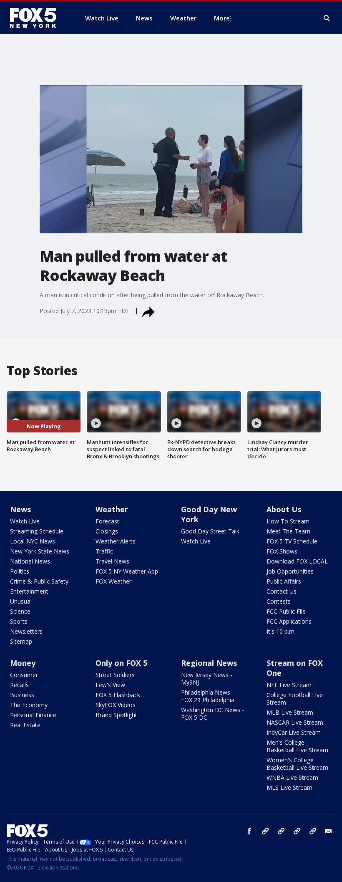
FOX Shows (282, 551)
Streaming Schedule (36, 531)
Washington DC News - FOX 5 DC (212, 713)
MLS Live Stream (289, 787)
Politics (19, 571)
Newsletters (26, 631)
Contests (279, 601)
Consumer (24, 675)
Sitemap (21, 641)
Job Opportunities (290, 571)
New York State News (39, 551)
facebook (249, 831)
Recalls (19, 685)
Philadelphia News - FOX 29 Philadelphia (207, 696)
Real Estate (25, 725)
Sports (19, 621)
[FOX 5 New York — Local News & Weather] (37, 18)
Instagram (265, 831)
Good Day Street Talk (210, 531)
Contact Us (282, 591)
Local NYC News (32, 541)
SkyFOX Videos (116, 705)
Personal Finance (33, 715)
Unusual (21, 601)
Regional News (209, 663)
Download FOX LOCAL (297, 561)
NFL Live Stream (289, 685)
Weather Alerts (116, 541)
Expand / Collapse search (327, 18)
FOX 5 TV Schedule (292, 541)
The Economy (29, 705)
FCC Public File (286, 611)
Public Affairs (284, 581)
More (222, 18)
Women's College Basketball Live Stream (297, 763)
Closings (107, 531)
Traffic (104, 551)
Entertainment (29, 591)
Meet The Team (288, 531)
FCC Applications (289, 621)
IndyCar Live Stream (294, 732)
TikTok (281, 831)
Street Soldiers (115, 675)
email (328, 831)
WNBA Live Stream (292, 777)
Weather (112, 509)
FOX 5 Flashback (118, 695)
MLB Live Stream (290, 712)
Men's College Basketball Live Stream (297, 746)
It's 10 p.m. (281, 631)
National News (30, 561)
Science (20, 611)
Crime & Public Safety (39, 581)
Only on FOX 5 (121, 663)
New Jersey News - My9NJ (206, 678)
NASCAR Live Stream (295, 722)
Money (22, 663)
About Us (284, 509)
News (20, 509)
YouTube (297, 831)
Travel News (112, 561)
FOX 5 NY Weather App (127, 571)
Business (22, 695)
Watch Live (25, 521)
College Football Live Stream (295, 698)
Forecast (107, 521)
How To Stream (288, 521)
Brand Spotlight (116, 715)
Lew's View (110, 685)
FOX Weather (113, 581)
